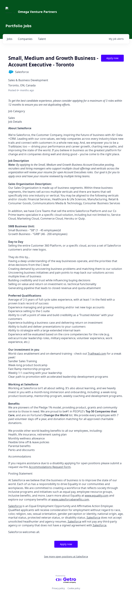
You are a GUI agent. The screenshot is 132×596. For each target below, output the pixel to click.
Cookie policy (74, 588)
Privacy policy (58, 588)
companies (25, 39)
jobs (9, 39)
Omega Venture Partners (37, 12)
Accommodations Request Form (50, 467)
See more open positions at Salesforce (66, 556)
